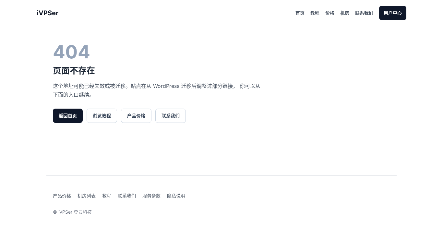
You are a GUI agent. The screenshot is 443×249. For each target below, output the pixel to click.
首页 (300, 13)
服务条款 (151, 195)
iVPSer (47, 13)
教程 (314, 13)
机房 (344, 13)
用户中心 (393, 13)
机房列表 (87, 195)
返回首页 (68, 115)
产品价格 (136, 115)
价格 (329, 13)
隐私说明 (176, 195)
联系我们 (364, 13)
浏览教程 (102, 115)
